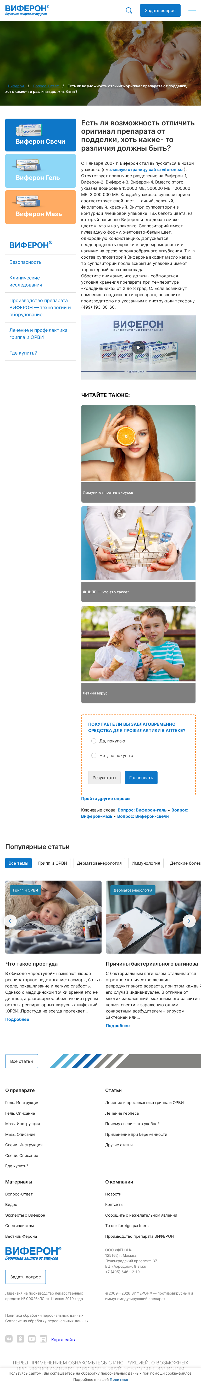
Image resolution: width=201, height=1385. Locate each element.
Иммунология (146, 863)
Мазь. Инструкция (22, 1123)
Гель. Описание (20, 1113)
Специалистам (19, 1225)
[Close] (195, 1377)
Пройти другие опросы (105, 798)
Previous (10, 921)
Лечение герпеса (122, 1113)
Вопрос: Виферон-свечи (143, 816)
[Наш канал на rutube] (43, 1339)
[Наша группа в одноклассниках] (20, 1339)
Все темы (18, 863)
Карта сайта (63, 1339)
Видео (11, 1204)
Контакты (114, 1204)
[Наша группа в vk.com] (9, 1339)
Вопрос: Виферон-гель (142, 810)
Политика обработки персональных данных (45, 1315)
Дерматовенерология (99, 863)
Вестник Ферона (21, 1236)
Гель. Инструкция (22, 1102)
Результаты (104, 777)
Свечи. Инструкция (23, 1144)
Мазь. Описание (20, 1134)
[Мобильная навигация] (192, 10)
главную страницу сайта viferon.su (146, 169)
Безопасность (25, 262)
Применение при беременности (136, 1134)
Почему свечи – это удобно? (132, 1123)
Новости (113, 1194)
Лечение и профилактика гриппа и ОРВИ (38, 333)
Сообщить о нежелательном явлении (141, 1215)
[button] (142, 741)
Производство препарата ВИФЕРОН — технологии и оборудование (40, 307)
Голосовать (141, 777)
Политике (119, 1379)
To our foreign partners (127, 1225)
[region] (100, 1376)
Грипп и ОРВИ (52, 863)
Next (189, 921)
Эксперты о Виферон (25, 1215)
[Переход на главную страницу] (27, 10)
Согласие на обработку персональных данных (47, 1321)
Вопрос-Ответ (19, 1194)
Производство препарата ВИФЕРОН (139, 1236)
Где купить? (23, 353)
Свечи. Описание (21, 1155)
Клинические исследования (25, 281)
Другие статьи (119, 1144)
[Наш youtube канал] (32, 1339)
